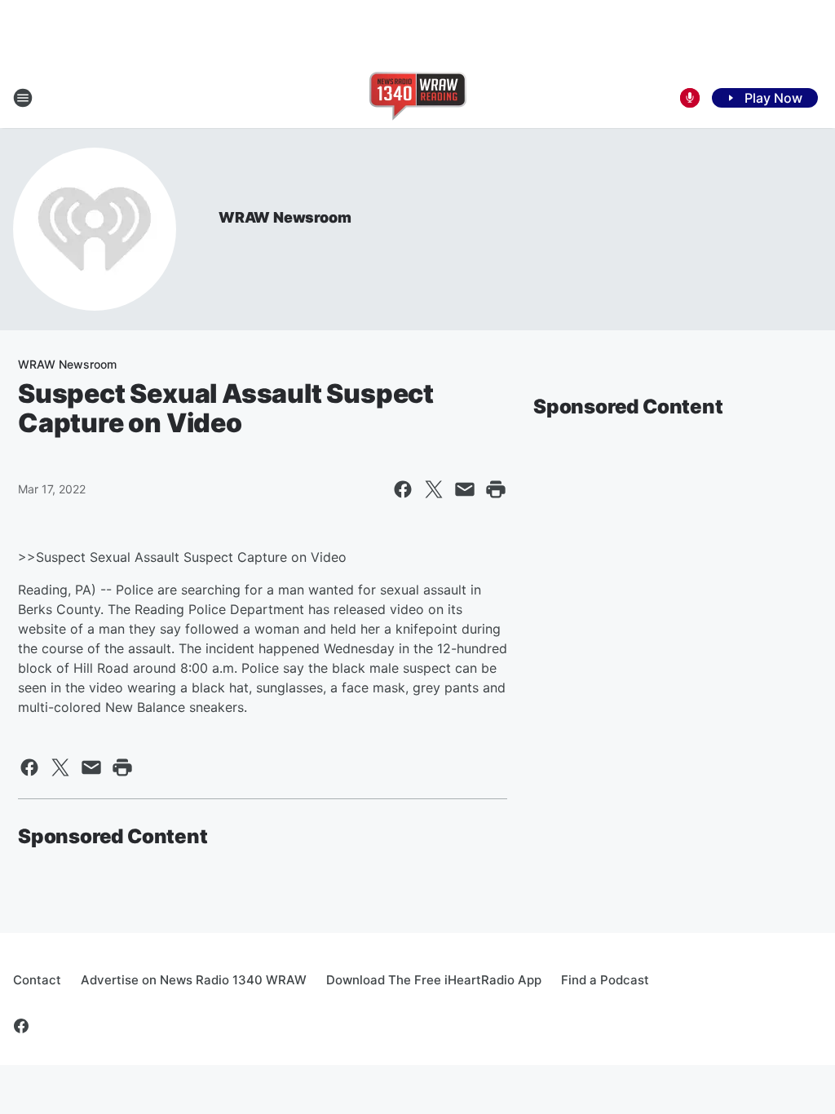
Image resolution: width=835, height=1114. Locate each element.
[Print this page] (495, 489)
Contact (37, 980)
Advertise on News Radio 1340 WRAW (194, 980)
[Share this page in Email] (464, 489)
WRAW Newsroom (285, 217)
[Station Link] (417, 98)
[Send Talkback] (690, 98)
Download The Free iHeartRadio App (433, 980)
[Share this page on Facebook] (402, 489)
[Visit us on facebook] (21, 1026)
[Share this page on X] (433, 489)
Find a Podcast (605, 980)
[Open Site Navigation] (23, 98)
